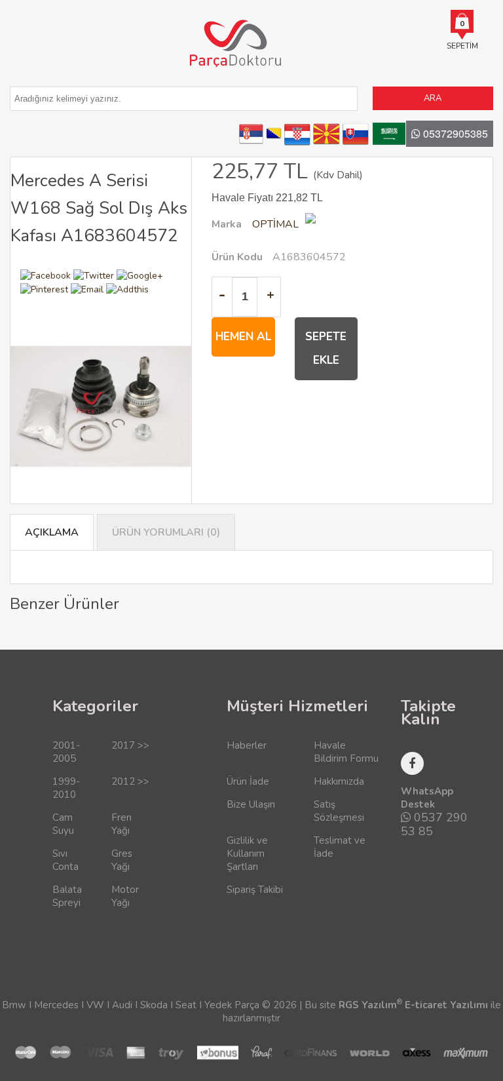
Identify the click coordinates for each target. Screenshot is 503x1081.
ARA (432, 98)
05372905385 (454, 133)
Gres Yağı (121, 860)
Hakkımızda (339, 781)
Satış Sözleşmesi (339, 811)
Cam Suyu (63, 824)
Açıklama (52, 532)
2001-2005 (66, 752)
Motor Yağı (125, 896)
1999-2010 (66, 788)
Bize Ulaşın (251, 804)
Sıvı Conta (65, 860)
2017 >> (130, 745)
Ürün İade (248, 781)
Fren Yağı (121, 824)
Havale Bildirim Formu (346, 752)
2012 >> (130, 781)
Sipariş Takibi (255, 889)
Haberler (247, 745)
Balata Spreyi (67, 896)
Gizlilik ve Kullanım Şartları (247, 853)
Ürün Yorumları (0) (166, 532)
